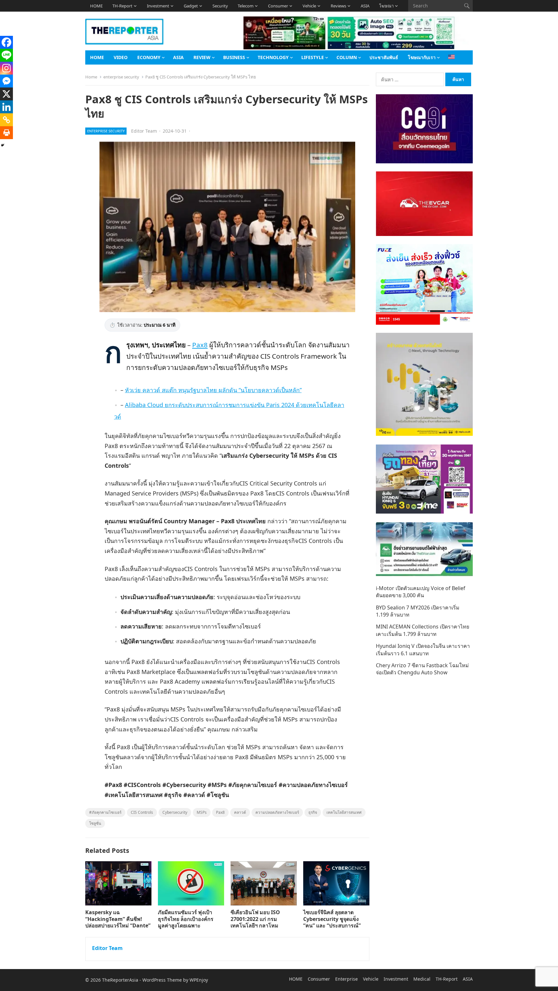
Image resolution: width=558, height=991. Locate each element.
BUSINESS (234, 57)
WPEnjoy (199, 980)
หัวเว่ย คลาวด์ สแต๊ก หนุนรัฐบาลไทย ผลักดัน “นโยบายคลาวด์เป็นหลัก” (213, 390)
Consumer (278, 6)
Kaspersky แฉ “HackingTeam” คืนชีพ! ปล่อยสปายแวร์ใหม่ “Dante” (117, 919)
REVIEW (202, 57)
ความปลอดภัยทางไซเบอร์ (277, 812)
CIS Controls (142, 812)
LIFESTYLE (312, 57)
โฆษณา (386, 6)
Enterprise (346, 979)
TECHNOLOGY (273, 57)
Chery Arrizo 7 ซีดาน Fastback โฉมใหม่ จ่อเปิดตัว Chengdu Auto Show (422, 669)
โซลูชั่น (95, 823)
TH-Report (122, 6)
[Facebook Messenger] (6, 81)
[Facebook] (6, 42)
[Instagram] (6, 68)
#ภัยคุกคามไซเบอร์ (105, 812)
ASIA (365, 6)
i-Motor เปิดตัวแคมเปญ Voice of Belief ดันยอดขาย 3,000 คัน (420, 592)
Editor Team (144, 131)
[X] (6, 93)
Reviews (338, 6)
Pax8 (200, 344)
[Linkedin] (6, 106)
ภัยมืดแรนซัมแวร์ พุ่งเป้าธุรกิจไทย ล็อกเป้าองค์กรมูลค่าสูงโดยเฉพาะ (185, 919)
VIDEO (121, 57)
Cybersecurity (174, 812)
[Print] (6, 132)
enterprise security (121, 77)
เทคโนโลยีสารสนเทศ (344, 812)
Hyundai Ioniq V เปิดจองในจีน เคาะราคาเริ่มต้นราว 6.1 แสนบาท (423, 649)
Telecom (245, 6)
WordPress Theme (162, 980)
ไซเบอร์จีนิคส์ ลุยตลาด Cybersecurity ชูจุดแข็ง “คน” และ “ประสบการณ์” (332, 919)
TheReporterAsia (120, 980)
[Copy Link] (6, 119)
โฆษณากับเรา (422, 57)
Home (91, 77)
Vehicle (309, 6)
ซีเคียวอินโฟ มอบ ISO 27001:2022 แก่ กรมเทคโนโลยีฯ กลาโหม (255, 919)
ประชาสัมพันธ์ (383, 57)
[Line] (6, 55)
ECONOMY (148, 57)
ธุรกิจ (312, 812)
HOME (96, 6)
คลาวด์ (240, 812)
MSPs (202, 812)
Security (220, 6)
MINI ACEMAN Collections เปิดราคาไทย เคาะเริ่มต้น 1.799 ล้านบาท (422, 630)
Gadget (191, 6)
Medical (421, 979)
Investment (158, 6)
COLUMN (346, 57)
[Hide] (2, 145)
